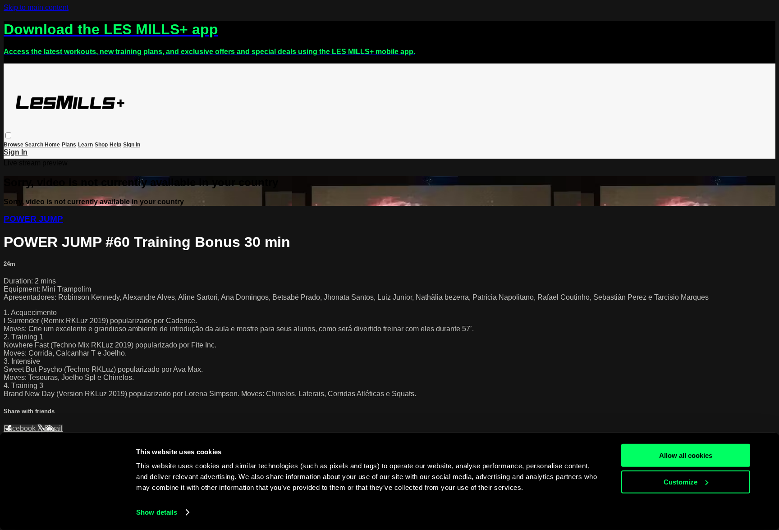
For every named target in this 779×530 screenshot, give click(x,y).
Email (53, 428)
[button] (8, 135)
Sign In (15, 152)
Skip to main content (36, 7)
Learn (85, 145)
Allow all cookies (685, 455)
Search (35, 145)
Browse (14, 145)
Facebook (20, 428)
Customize (680, 481)
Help (115, 145)
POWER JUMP (33, 219)
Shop (101, 145)
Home (52, 145)
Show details (156, 512)
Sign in (131, 145)
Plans (69, 145)
